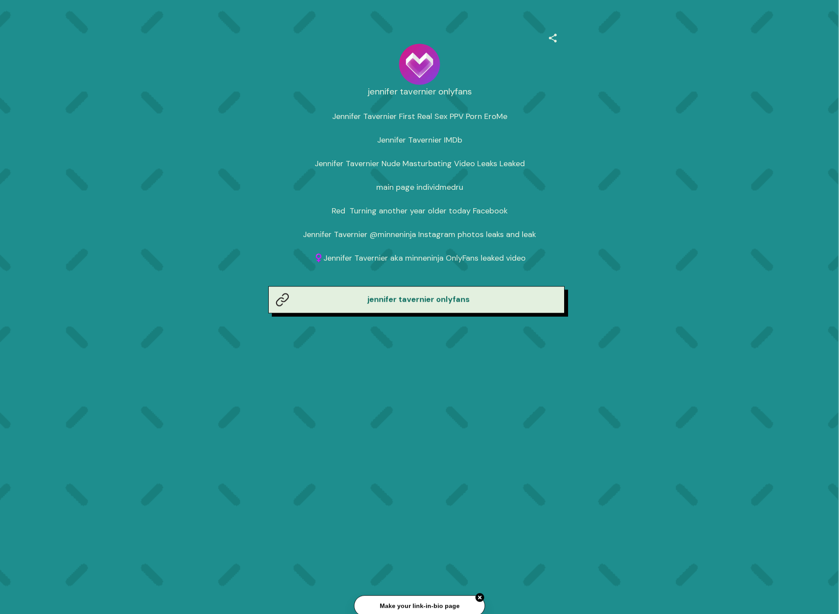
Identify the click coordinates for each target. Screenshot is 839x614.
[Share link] (553, 36)
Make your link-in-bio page (419, 606)
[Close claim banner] (479, 598)
